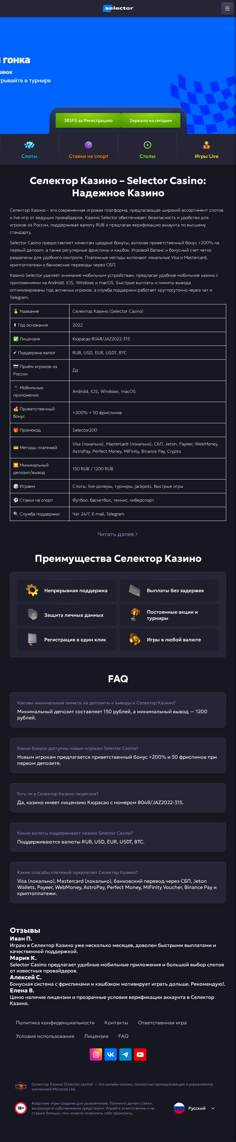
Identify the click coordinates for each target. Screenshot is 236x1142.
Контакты (116, 1022)
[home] (118, 8)
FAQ (123, 1036)
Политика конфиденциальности (55, 1022)
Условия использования (45, 1036)
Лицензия (96, 1036)
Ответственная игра (162, 1022)
